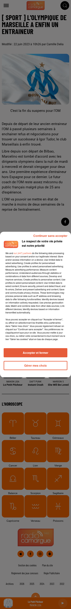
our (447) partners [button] (22, 253)
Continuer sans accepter (50, 236)
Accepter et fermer (35, 353)
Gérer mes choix (35, 365)
